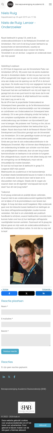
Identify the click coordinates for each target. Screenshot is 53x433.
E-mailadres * (7, 319)
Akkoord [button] (42, 425)
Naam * (4, 306)
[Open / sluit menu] (50, 4)
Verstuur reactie (10, 351)
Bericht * (5, 331)
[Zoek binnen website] (2, 4)
